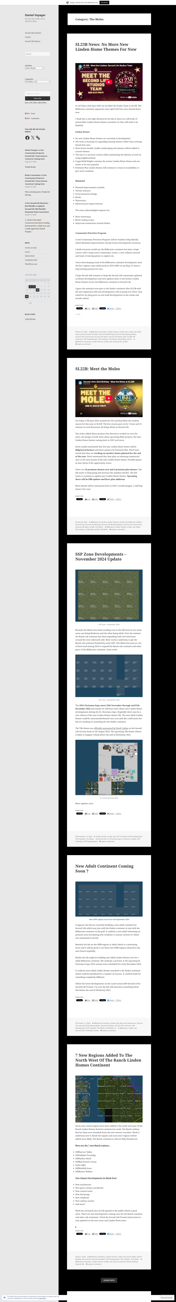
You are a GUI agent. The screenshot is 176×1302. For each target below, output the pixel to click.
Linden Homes (112, 332)
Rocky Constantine (32, 175)
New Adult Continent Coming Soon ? (104, 868)
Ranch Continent (119, 1262)
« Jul (30, 303)
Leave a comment (84, 344)
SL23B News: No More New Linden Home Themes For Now (106, 47)
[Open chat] (4, 1297)
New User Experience (128, 1023)
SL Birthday (89, 529)
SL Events (125, 839)
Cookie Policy (42, 1298)
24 (27, 296)
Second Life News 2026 (117, 337)
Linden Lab (123, 332)
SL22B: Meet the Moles (97, 368)
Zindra (129, 339)
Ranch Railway (132, 1262)
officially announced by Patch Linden (111, 728)
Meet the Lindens (135, 522)
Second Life (79, 334)
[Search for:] (37, 54)
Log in (27, 252)
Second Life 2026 (91, 334)
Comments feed (31, 260)
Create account (31, 248)
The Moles (113, 339)
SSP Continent (122, 836)
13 (37, 290)
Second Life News (101, 337)
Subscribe (37, 98)
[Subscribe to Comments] (25, 118)
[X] (32, 137)
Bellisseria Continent (99, 332)
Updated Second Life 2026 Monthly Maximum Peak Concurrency (37, 209)
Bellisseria (110, 527)
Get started (104, 2)
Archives (28, 65)
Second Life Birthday (106, 334)
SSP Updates (103, 339)
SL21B (117, 1025)
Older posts (108, 1280)
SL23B (129, 337)
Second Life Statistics (33, 33)
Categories (29, 79)
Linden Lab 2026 (134, 332)
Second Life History (32, 41)
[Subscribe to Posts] (25, 113)
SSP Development (90, 339)
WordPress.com (31, 264)
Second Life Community (84, 337)
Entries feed (29, 256)
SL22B (92, 527)
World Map (122, 339)
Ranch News (131, 1257)
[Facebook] (27, 137)
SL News (133, 839)
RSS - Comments (33, 118)
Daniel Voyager (35, 15)
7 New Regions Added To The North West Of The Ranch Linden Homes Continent (108, 1060)
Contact (28, 37)
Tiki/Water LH (111, 1028)
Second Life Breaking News (125, 334)
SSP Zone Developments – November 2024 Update (100, 556)
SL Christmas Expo (114, 839)
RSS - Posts (31, 113)
